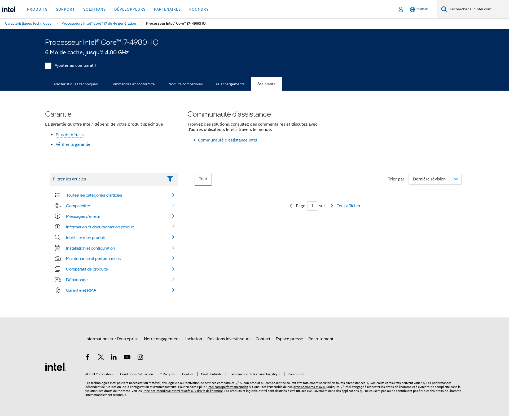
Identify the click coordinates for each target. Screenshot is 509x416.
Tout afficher (349, 206)
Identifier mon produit (85, 237)
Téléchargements (230, 84)
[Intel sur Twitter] (101, 358)
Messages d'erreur (83, 216)
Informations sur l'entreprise (112, 339)
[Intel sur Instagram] (140, 358)
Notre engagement (162, 339)
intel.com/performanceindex (228, 387)
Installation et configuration (90, 248)
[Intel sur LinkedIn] (114, 358)
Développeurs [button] (130, 9)
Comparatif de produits (87, 269)
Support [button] (65, 9)
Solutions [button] (94, 9)
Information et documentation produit (100, 226)
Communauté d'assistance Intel (227, 140)
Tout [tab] (203, 179)
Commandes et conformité (133, 84)
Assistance (266, 83)
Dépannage (77, 279)
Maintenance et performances (93, 258)
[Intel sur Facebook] (87, 358)
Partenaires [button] (167, 9)
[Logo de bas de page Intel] (55, 366)
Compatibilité (78, 205)
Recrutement (321, 339)
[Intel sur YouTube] (127, 358)
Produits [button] (37, 9)
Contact (263, 339)
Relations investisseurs (228, 339)
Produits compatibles (185, 84)
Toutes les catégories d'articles (94, 195)
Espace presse (289, 339)
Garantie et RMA (81, 290)
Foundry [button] (199, 9)
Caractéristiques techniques (74, 84)
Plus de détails (70, 135)
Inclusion (193, 339)
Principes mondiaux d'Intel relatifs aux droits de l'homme (183, 391)
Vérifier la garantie (73, 144)
